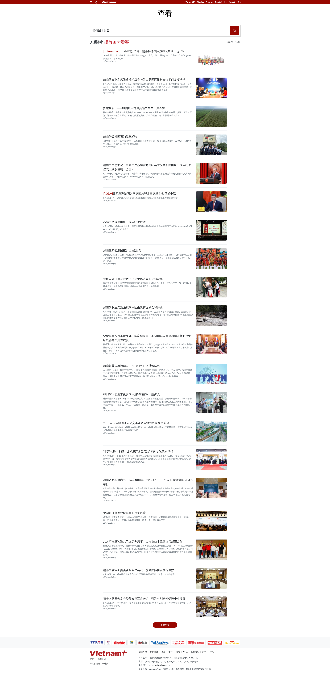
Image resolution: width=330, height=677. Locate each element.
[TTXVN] (97, 642)
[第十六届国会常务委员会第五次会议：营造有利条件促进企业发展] (211, 606)
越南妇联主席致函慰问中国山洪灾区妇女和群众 (133, 307)
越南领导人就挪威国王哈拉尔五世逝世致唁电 (131, 365)
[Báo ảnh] (214, 642)
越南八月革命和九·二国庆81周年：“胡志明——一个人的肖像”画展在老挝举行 (148, 482)
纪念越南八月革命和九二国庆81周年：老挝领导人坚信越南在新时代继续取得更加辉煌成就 (147, 338)
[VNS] (160, 642)
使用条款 (154, 652)
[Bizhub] (142, 642)
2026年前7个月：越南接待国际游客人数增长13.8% (152, 51)
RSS (163, 652)
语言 (178, 652)
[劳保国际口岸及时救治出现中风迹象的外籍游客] (211, 287)
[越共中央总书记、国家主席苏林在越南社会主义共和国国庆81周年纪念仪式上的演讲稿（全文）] (211, 173)
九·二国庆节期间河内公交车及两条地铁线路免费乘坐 (136, 423)
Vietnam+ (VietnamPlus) (110, 2)
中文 (225, 2)
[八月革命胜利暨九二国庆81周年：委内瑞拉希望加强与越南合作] (211, 549)
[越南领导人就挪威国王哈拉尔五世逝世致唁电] (211, 374)
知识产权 (143, 652)
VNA (185, 652)
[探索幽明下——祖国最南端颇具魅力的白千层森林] (211, 116)
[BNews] (131, 642)
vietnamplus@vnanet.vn (160, 665)
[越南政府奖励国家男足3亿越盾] (211, 258)
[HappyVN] (232, 642)
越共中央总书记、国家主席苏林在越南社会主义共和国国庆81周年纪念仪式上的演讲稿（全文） (147, 167)
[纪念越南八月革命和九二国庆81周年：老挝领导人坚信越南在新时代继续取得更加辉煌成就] (211, 344)
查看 (165, 13)
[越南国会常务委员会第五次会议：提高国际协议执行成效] (211, 578)
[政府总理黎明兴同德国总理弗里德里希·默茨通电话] (211, 201)
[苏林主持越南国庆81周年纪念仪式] (211, 230)
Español (218, 2)
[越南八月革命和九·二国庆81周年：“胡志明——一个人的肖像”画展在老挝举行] (211, 488)
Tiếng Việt (190, 2)
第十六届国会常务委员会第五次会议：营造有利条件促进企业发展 (144, 598)
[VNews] (108, 642)
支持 (170, 652)
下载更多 (165, 625)
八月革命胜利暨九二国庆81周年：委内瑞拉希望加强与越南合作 (143, 541)
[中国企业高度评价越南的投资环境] (211, 521)
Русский (232, 2)
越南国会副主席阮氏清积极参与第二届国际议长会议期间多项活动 (144, 79)
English (200, 2)
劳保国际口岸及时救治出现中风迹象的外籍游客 (133, 279)
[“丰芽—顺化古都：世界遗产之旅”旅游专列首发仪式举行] (211, 459)
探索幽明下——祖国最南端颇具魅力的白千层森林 (134, 108)
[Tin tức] (119, 642)
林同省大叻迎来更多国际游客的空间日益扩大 (131, 394)
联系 (212, 652)
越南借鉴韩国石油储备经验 (120, 136)
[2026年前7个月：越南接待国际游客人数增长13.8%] (211, 59)
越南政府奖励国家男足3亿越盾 (122, 250)
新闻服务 (195, 652)
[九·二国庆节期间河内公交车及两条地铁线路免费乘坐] (211, 431)
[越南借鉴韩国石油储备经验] (211, 144)
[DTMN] (196, 642)
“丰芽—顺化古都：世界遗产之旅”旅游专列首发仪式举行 (138, 451)
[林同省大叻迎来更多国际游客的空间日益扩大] (211, 402)
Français (209, 2)
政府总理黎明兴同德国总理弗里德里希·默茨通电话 (144, 193)
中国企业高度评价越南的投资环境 (124, 513)
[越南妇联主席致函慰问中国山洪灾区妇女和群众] (211, 315)
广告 (204, 652)
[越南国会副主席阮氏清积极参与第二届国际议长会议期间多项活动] (211, 88)
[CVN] (178, 642)
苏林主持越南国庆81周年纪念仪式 (124, 222)
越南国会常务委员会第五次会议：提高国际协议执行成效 (138, 570)
